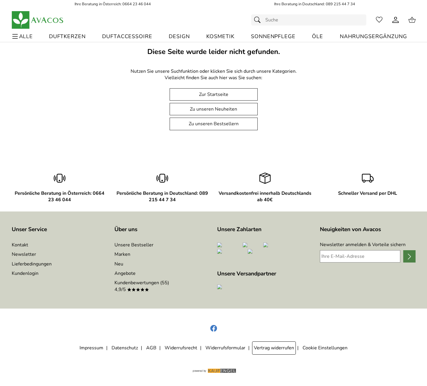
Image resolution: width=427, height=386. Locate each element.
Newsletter (24, 254)
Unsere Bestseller (133, 245)
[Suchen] (259, 20)
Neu (118, 264)
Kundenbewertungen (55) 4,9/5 (141, 286)
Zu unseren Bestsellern (214, 124)
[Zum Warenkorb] (412, 19)
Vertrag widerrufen (274, 348)
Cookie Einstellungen (325, 348)
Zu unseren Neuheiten (213, 109)
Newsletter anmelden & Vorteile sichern (363, 244)
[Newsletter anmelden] (409, 256)
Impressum (91, 348)
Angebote (125, 273)
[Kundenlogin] (395, 19)
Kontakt (20, 245)
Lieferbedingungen (32, 264)
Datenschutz (125, 348)
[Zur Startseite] (38, 20)
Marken (122, 254)
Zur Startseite (213, 94)
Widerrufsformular (225, 348)
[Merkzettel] (379, 19)
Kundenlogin (25, 273)
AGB (151, 348)
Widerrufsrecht (181, 348)
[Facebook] (214, 328)
